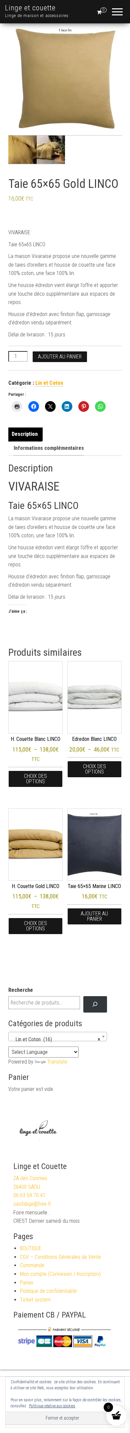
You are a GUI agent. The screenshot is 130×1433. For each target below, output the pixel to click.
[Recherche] (95, 1004)
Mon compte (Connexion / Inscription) (60, 1274)
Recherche (20, 990)
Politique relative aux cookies (52, 1406)
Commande (32, 1265)
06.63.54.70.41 (29, 1195)
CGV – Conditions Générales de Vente (60, 1257)
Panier (27, 1282)
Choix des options (35, 779)
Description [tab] (25, 434)
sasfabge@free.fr (32, 1204)
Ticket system (35, 1300)
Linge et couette (30, 8)
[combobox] (57, 1036)
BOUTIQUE (30, 1248)
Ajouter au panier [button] (94, 916)
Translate (57, 1062)
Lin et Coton (49, 383)
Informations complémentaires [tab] (49, 448)
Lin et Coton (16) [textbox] (55, 1039)
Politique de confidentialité (48, 1291)
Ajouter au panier (60, 356)
